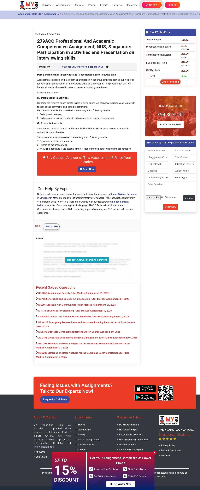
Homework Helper (128, 429)
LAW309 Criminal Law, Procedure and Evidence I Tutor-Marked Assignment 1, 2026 (83, 316)
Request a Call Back (55, 399)
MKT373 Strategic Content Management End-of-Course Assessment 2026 (79, 331)
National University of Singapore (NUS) (83, 66)
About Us (40, 451)
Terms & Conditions (171, 450)
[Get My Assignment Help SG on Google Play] (145, 397)
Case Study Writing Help (131, 449)
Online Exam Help (128, 444)
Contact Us (41, 456)
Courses (81, 449)
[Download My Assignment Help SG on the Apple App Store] (145, 388)
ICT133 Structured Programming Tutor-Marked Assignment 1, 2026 (75, 310)
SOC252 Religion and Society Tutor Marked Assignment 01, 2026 (73, 293)
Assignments (63, 5)
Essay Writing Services (131, 434)
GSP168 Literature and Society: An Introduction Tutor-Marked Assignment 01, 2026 (83, 299)
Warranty (165, 455)
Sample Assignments (88, 439)
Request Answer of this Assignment (87, 259)
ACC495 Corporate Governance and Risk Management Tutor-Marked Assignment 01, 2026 (87, 337)
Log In (172, 4)
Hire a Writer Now (120, 483)
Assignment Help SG (29, 14)
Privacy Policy (168, 445)
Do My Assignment (129, 424)
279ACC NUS (51, 226)
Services (47, 5)
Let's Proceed (170, 81)
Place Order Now (170, 124)
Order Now (151, 4)
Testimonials (84, 429)
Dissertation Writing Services (134, 439)
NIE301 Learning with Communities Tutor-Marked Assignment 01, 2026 (77, 304)
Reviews (117, 5)
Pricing (91, 5)
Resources (131, 5)
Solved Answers (85, 444)
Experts (104, 5)
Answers (79, 5)
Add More (189, 198)
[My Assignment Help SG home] (29, 5)
